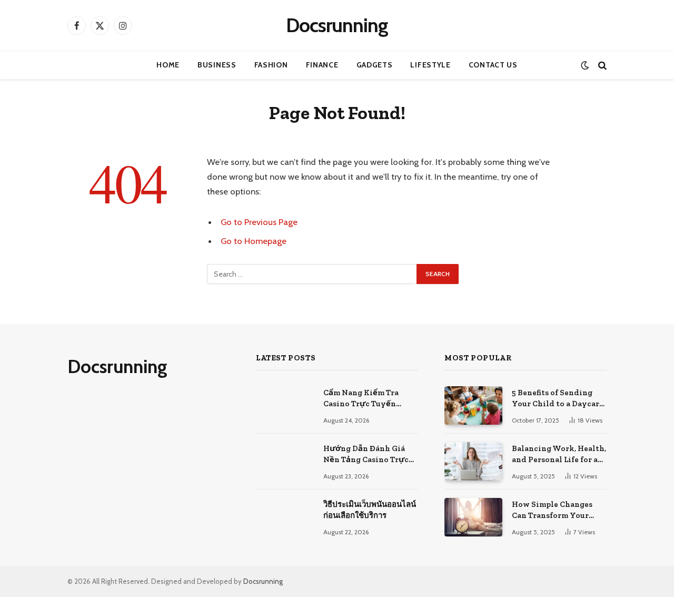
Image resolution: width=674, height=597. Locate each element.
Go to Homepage (253, 241)
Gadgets (374, 65)
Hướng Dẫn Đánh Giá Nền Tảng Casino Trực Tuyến (366, 455)
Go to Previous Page (259, 222)
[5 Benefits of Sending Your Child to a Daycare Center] (473, 405)
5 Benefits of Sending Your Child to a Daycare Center (557, 399)
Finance (322, 65)
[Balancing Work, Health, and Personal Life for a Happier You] (473, 461)
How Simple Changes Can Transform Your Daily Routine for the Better (553, 511)
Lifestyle (430, 65)
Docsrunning (263, 581)
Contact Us (493, 65)
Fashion (271, 65)
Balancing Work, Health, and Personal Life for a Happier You (559, 455)
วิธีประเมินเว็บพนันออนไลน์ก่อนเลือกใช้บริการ (369, 510)
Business (216, 65)
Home (168, 65)
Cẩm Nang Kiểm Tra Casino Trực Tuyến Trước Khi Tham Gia (361, 399)
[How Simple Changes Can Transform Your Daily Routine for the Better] (473, 517)
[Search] (601, 65)
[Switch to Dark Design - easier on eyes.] (584, 65)
